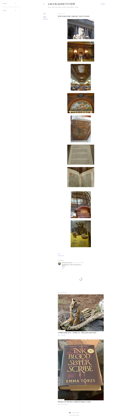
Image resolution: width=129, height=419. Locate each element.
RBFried (77, 415)
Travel (77, 7)
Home (49, 7)
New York (45, 19)
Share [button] (44, 13)
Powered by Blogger (75, 412)
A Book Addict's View (61, 4)
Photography (70, 7)
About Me (54, 7)
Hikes (63, 7)
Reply (63, 267)
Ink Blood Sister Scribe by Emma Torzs (74, 402)
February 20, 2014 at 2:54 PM (78, 262)
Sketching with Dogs (67, 262)
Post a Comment (64, 404)
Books (60, 7)
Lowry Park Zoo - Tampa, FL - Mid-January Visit (77, 333)
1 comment (63, 335)
